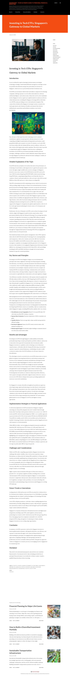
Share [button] (54, 39)
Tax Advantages (21, 568)
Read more (41, 620)
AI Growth (19, 565)
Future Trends (55, 49)
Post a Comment (16, 620)
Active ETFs (54, 45)
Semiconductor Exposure (56, 57)
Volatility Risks (55, 62)
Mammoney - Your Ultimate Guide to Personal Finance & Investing (28, 3)
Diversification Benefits (56, 48)
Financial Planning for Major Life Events (25, 606)
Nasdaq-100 (55, 54)
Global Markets (55, 51)
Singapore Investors (56, 58)
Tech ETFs (54, 61)
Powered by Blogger (35, 671)
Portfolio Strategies (56, 55)
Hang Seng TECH (55, 52)
